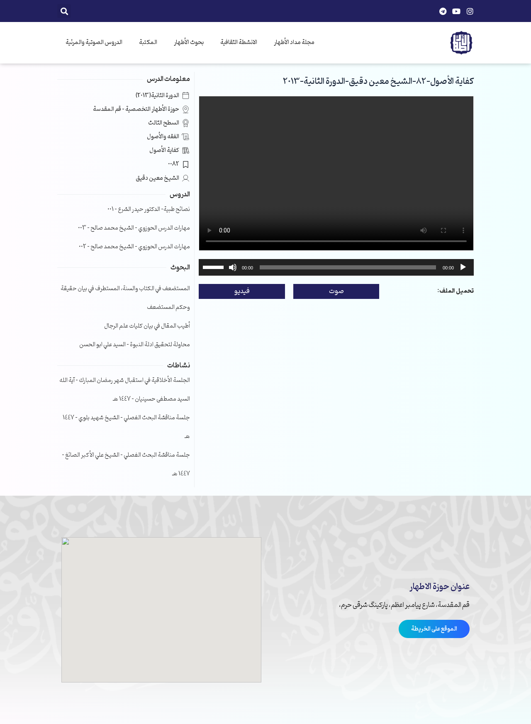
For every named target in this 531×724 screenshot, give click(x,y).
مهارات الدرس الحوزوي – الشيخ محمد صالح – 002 (134, 246)
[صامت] (233, 267)
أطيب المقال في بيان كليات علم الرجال (147, 326)
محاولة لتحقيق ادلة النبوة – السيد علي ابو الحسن (134, 344)
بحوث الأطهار (189, 42)
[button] (64, 11)
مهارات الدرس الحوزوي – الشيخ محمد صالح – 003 (134, 228)
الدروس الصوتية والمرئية (94, 42)
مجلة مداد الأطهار (294, 42)
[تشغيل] (463, 267)
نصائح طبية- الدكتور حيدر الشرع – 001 (148, 209)
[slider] (214, 266)
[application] (336, 267)
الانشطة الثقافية (238, 42)
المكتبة (148, 42)
